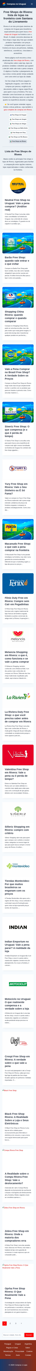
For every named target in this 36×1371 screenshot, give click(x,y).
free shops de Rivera (21, 60)
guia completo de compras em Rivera (18, 110)
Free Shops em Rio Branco (18, 137)
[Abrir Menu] (32, 3)
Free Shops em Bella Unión (18, 128)
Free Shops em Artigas (18, 124)
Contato (28, 1355)
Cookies (29, 1351)
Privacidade (19, 1351)
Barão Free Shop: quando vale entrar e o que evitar (17, 260)
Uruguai (18, 1344)
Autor (18, 1355)
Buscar (29, 1335)
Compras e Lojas (21, 1365)
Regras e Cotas (12, 1348)
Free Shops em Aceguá (18, 119)
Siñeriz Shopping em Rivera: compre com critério (17, 830)
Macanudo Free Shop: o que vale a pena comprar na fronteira (18, 547)
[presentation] (18, 185)
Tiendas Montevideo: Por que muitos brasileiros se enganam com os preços (17, 887)
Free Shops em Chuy (18, 132)
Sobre (27, 1348)
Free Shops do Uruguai (18, 115)
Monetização (8, 1351)
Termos (8, 1355)
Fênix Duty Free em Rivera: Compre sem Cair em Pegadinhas (17, 601)
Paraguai (7, 1344)
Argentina (28, 1344)
